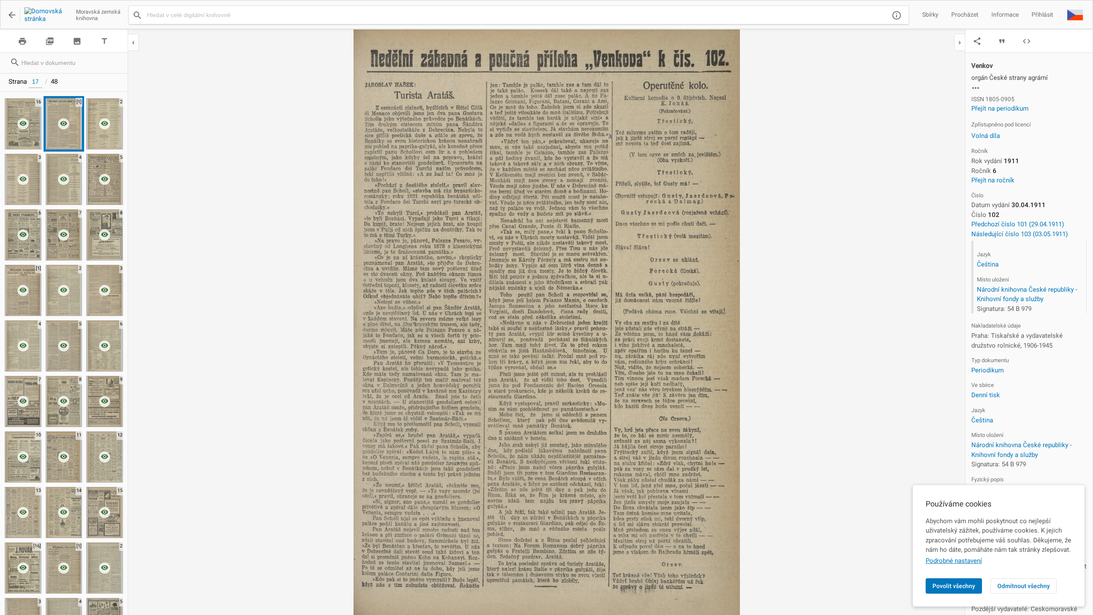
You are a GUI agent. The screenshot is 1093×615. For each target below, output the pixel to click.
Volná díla (985, 136)
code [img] (1026, 41)
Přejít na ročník (992, 180)
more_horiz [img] (975, 88)
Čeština (988, 264)
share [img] (977, 41)
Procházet (965, 14)
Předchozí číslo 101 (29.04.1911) (1017, 224)
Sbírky (930, 14)
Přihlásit (1042, 14)
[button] (1075, 14)
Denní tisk (985, 395)
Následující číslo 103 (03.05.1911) (1019, 234)
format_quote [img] (1001, 41)
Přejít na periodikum (1000, 108)
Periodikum (987, 370)
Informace (1005, 14)
